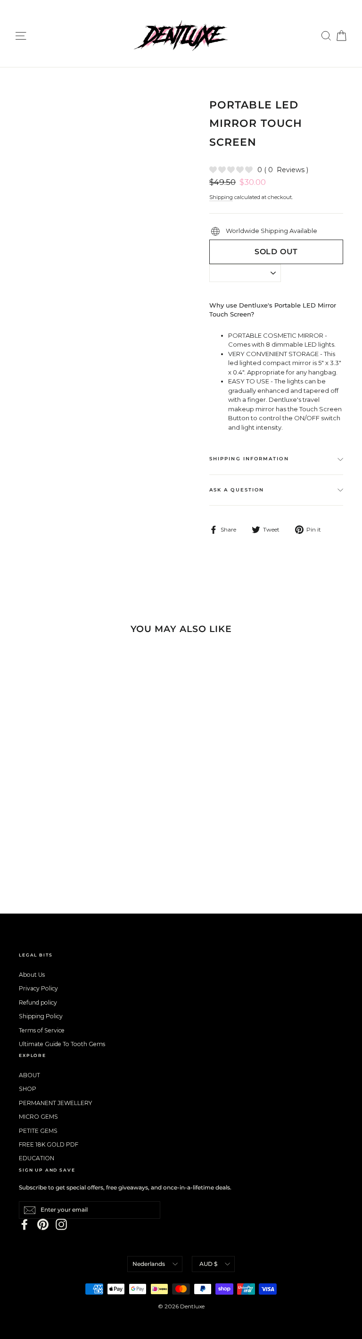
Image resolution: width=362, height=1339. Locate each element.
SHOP (27, 1088)
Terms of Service (42, 1030)
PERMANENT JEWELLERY (55, 1102)
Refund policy (38, 1002)
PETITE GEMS (38, 1130)
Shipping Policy (41, 1016)
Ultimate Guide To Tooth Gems (62, 1044)
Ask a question (236, 490)
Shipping (221, 197)
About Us (32, 974)
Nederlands (148, 1263)
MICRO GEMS (38, 1116)
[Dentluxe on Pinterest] (43, 1224)
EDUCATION (36, 1158)
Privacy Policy (38, 988)
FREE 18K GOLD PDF (48, 1144)
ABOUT (29, 1075)
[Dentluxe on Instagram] (61, 1224)
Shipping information (249, 459)
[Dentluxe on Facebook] (24, 1224)
